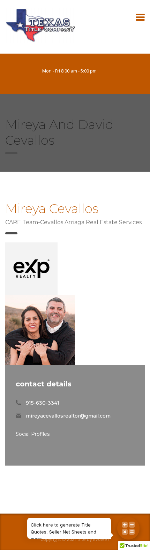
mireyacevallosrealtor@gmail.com (68, 416)
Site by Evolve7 (94, 539)
